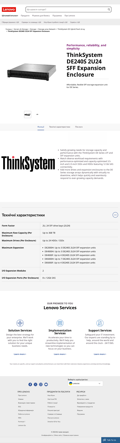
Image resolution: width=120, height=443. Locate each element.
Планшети (51, 407)
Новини (20, 399)
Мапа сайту (58, 435)
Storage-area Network (46, 29)
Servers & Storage (21, 29)
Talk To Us (111, 440)
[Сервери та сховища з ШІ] (42, 22)
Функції (41, 127)
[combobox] (66, 9)
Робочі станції (52, 403)
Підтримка (81, 414)
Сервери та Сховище (55, 414)
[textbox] (86, 383)
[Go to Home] (9, 9)
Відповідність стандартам (86, 403)
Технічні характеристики (59, 127)
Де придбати (81, 395)
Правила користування (71, 435)
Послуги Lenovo (53, 418)
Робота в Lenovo (24, 414)
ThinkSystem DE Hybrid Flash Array (71, 29)
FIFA (19, 418)
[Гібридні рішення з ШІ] (20, 22)
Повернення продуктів (85, 407)
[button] (109, 9)
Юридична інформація (26, 410)
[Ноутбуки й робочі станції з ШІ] (68, 22)
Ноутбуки (51, 395)
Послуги (78, 127)
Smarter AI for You (54, 422)
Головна (9, 29)
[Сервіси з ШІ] (80, 22)
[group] (27, 114)
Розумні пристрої (53, 410)
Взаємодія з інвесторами (26, 403)
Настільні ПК (52, 399)
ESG (19, 407)
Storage (33, 29)
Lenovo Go (22, 425)
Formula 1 (21, 422)
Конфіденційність (47, 435)
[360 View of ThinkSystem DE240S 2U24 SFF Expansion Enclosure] (37, 114)
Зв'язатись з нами (83, 399)
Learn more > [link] (20, 354)
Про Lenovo (22, 395)
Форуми (80, 410)
